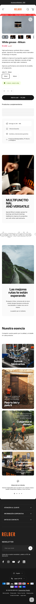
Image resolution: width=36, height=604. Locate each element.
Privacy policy (13, 593)
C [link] (24, 465)
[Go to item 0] (5, 37)
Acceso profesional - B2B (18, 2)
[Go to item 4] (28, 37)
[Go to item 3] (21, 37)
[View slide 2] (17, 493)
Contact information (14, 595)
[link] (18, 363)
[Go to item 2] (13, 37)
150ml (5, 76)
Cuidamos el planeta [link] (24, 423)
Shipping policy (29, 593)
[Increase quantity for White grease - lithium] (12, 90)
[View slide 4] (21, 493)
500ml (15, 76)
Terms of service (21, 593)
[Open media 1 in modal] (30, 19)
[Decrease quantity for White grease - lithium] (4, 90)
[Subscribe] (30, 548)
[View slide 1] (14, 493)
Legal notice (23, 595)
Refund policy (6, 593)
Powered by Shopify (24, 590)
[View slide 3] (19, 493)
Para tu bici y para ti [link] (12, 404)
